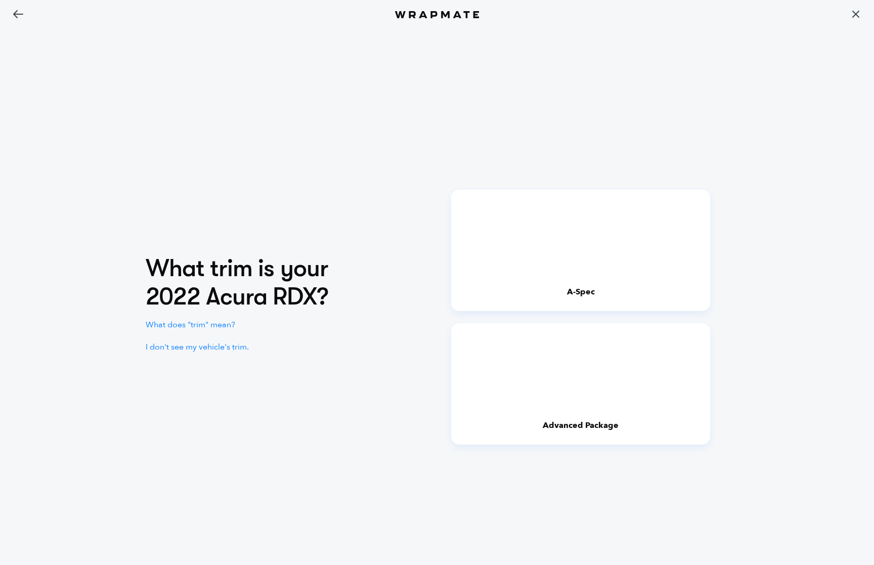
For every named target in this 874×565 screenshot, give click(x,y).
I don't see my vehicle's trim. (197, 347)
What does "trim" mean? (190, 324)
